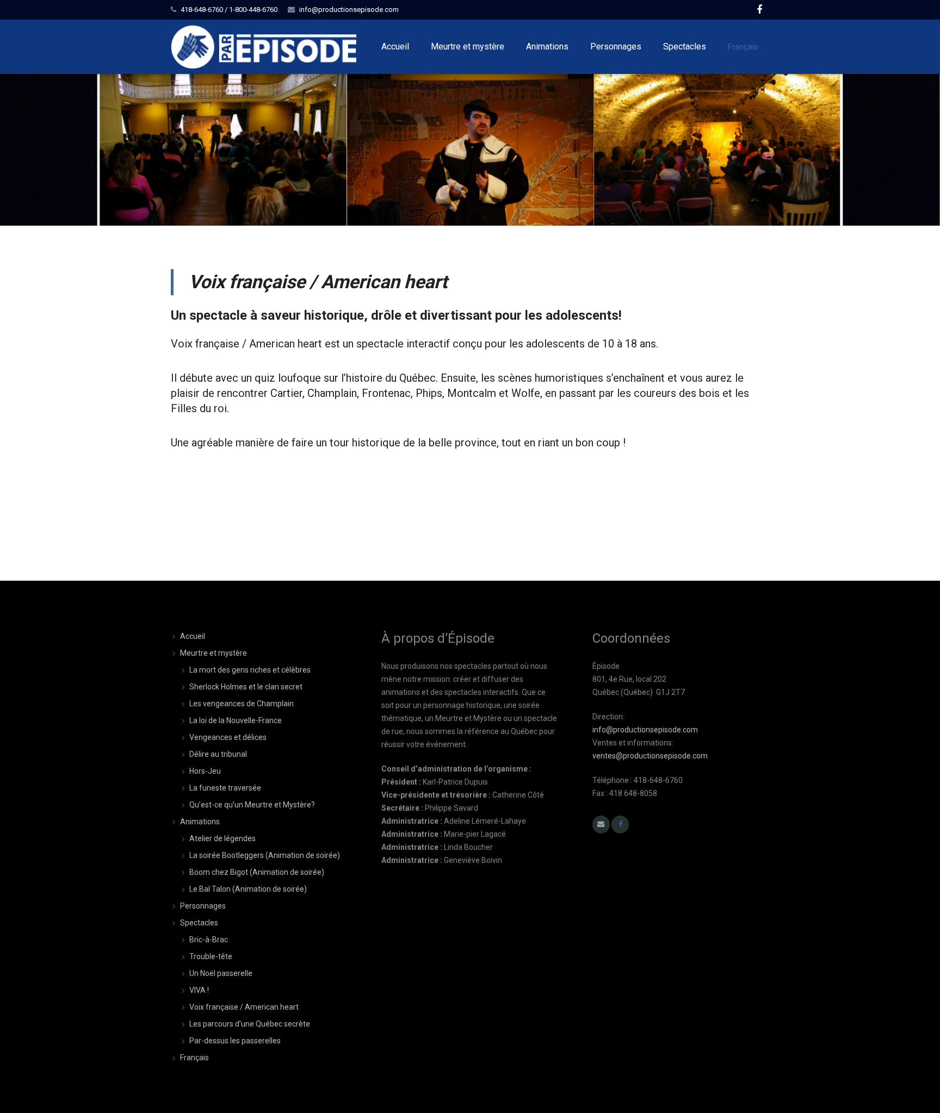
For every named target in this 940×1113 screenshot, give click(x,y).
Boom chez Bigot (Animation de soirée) (256, 872)
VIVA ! (199, 990)
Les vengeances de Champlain (241, 703)
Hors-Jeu (205, 771)
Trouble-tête (210, 956)
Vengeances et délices (228, 737)
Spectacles (199, 922)
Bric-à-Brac (208, 939)
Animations (200, 821)
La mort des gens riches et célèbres (250, 670)
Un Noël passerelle (220, 973)
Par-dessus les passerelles (235, 1040)
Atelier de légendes (222, 838)
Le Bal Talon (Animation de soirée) (248, 889)
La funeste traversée (225, 788)
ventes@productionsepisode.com (650, 755)
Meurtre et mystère (213, 653)
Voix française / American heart (244, 1007)
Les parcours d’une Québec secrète (249, 1023)
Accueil (192, 636)
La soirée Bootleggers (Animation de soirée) (264, 855)
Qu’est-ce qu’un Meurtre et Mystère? (252, 804)
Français (743, 47)
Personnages (203, 905)
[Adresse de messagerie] (601, 825)
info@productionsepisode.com (349, 9)
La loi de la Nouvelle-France (235, 720)
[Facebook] (759, 10)
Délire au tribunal (218, 754)
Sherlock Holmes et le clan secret (245, 686)
